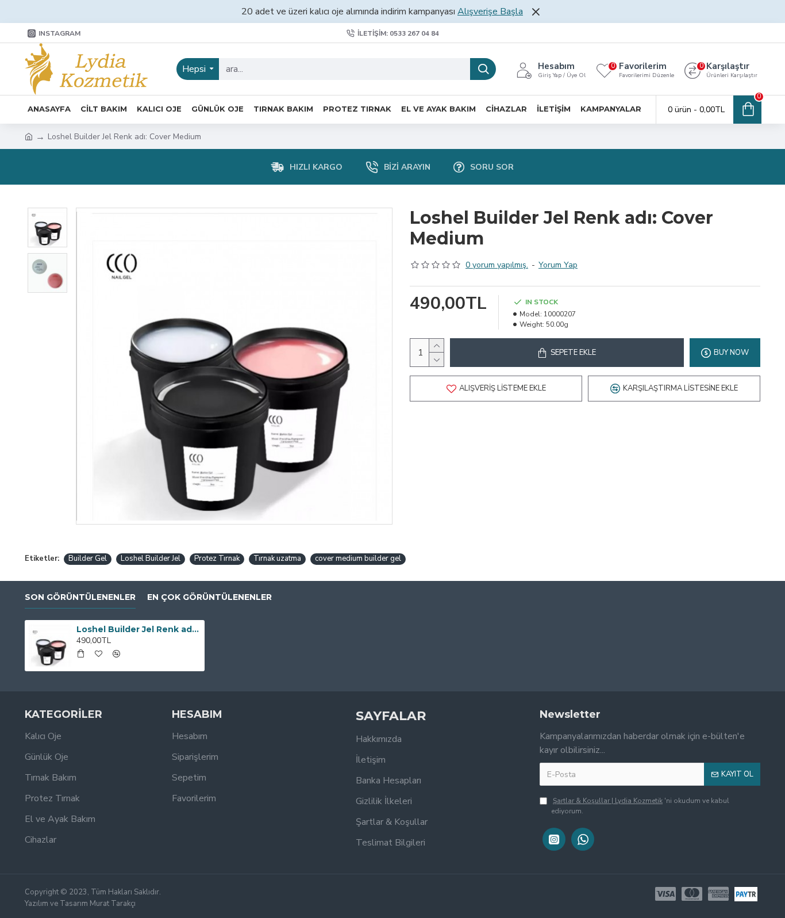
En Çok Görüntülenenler (209, 597)
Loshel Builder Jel (150, 558)
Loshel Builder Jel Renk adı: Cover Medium (138, 629)
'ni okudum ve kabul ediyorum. (640, 806)
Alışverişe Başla (490, 11)
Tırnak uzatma (277, 558)
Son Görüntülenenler (80, 597)
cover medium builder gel (358, 558)
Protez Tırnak (217, 558)
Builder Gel (87, 558)
